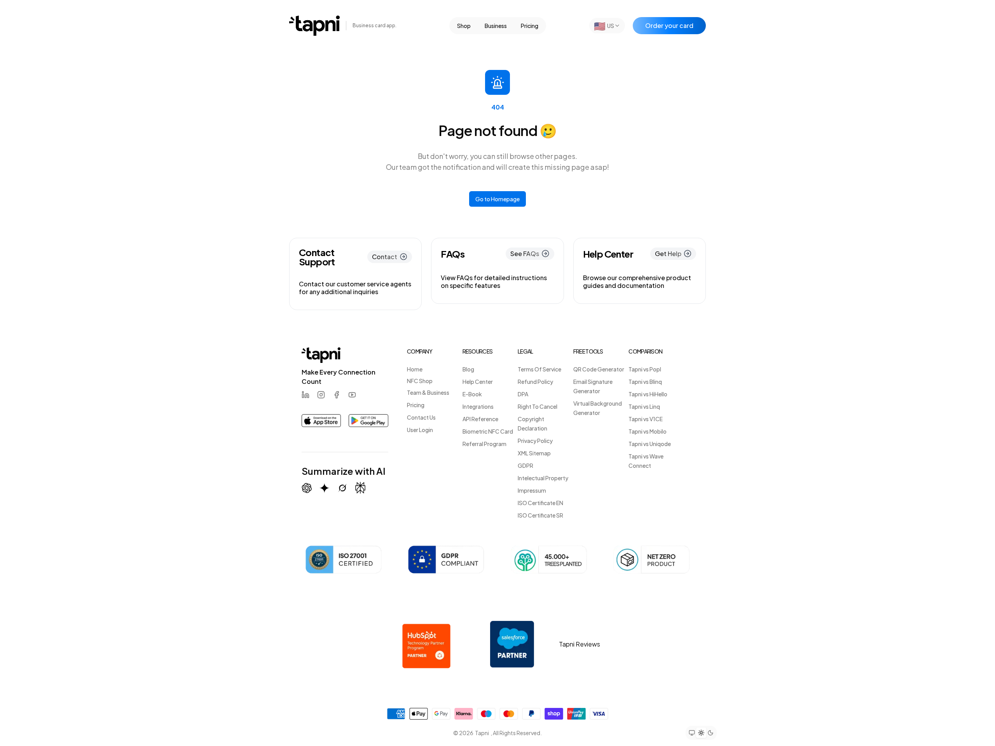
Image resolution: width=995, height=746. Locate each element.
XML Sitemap (534, 453)
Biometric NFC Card (488, 431)
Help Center (478, 381)
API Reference (480, 418)
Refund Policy (535, 381)
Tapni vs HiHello (647, 393)
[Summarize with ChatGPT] (307, 488)
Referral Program (484, 443)
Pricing (529, 25)
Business (496, 25)
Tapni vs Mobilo (647, 431)
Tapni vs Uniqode (649, 443)
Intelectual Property (543, 477)
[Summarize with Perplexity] (360, 488)
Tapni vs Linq (644, 406)
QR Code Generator (598, 369)
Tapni (482, 732)
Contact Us (421, 417)
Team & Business (428, 392)
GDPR (525, 465)
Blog (468, 369)
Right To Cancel (537, 406)
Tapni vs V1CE (645, 418)
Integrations (478, 406)
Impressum (532, 490)
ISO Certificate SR (540, 515)
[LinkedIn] (305, 395)
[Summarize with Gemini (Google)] (324, 488)
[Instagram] (321, 395)
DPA (523, 393)
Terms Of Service (539, 369)
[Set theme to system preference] (691, 732)
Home (414, 369)
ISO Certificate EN (540, 502)
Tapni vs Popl (644, 369)
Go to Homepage (497, 198)
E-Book (472, 393)
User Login (420, 429)
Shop (464, 25)
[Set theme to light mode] (701, 732)
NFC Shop (420, 380)
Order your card (669, 25)
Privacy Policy (535, 440)
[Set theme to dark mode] (710, 732)
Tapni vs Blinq (645, 381)
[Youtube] (352, 395)
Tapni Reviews (579, 644)
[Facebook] (336, 395)
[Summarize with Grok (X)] (342, 488)
